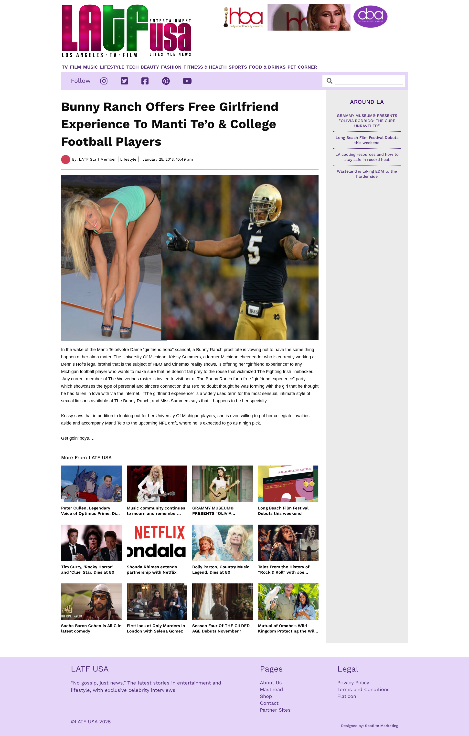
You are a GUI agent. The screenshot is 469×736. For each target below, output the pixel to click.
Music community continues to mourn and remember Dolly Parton (156, 511)
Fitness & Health (205, 67)
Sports (238, 67)
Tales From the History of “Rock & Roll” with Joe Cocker (283, 569)
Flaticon (346, 696)
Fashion (171, 67)
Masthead (271, 689)
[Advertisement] (309, 45)
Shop (266, 696)
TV (65, 67)
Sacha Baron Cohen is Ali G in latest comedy (91, 628)
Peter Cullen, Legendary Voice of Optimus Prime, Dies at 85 (91, 511)
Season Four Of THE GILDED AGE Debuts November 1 (221, 628)
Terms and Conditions (363, 689)
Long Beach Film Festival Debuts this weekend (283, 511)
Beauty (150, 67)
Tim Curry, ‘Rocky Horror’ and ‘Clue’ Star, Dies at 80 (87, 569)
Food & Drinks (267, 67)
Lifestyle (112, 67)
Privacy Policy (353, 682)
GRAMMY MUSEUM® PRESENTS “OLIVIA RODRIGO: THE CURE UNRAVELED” (213, 511)
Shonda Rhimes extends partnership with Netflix (152, 569)
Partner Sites (275, 710)
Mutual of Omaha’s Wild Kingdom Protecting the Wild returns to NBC (287, 628)
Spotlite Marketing (381, 726)
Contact (269, 703)
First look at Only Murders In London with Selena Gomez (156, 628)
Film (75, 67)
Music (90, 67)
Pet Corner (302, 67)
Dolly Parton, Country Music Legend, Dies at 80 (220, 569)
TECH (132, 67)
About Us (271, 682)
